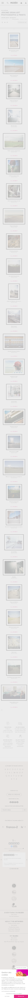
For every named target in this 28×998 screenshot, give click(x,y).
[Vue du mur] (14, 650)
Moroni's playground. (14, 502)
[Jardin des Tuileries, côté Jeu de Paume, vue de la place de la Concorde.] (14, 299)
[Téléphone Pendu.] (14, 424)
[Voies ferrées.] (14, 324)
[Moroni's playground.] (14, 499)
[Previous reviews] (1, 860)
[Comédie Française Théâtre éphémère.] (14, 349)
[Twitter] (17, 802)
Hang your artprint (14, 931)
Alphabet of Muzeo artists (14, 765)
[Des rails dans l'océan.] (14, 48)
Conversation (14, 402)
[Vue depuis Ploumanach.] (14, 274)
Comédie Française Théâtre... (14, 352)
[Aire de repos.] (14, 123)
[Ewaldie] (14, 575)
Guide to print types (14, 923)
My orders (14, 938)
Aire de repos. (14, 126)
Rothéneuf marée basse (14, 628)
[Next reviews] (27, 860)
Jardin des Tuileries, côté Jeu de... (14, 302)
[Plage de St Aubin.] (14, 224)
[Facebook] (10, 802)
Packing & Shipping (14, 929)
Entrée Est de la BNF (14, 452)
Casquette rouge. (14, 377)
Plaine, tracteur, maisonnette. (14, 151)
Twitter (5, 22)
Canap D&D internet (14, 703)
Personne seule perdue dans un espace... (14, 527)
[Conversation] (14, 399)
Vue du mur (14, 653)
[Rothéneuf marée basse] (14, 625)
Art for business (14, 916)
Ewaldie (14, 578)
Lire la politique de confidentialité (8, 991)
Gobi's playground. (14, 76)
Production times (14, 927)
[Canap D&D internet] (14, 700)
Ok (25, 810)
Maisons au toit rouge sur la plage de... (14, 477)
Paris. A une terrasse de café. (14, 202)
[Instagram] (13, 802)
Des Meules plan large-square (14, 678)
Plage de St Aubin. (14, 227)
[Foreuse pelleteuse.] (14, 249)
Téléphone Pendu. (14, 427)
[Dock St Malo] (14, 549)
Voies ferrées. (14, 327)
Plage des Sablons (14, 603)
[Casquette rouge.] (14, 374)
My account (14, 940)
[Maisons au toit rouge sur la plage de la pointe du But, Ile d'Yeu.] (14, 474)
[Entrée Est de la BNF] (14, 449)
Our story (14, 915)
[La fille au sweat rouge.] (14, 173)
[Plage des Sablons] (14, 600)
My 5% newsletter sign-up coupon (14, 942)
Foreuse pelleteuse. (14, 252)
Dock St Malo (14, 553)
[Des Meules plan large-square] (14, 675)
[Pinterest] (15, 802)
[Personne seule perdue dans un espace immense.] (14, 524)
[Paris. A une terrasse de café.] (14, 198)
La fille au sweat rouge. (14, 176)
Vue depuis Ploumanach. (14, 277)
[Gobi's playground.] (14, 73)
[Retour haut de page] (2, 710)
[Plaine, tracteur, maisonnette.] (14, 148)
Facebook (2, 22)
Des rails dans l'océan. (14, 51)
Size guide (14, 925)
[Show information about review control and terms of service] (23, 848)
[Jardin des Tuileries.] (14, 98)
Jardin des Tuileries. (14, 101)
